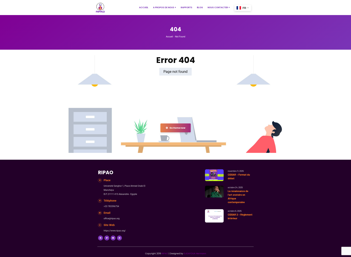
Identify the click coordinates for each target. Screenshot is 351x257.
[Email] (100, 213)
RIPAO (165, 253)
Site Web (109, 225)
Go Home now (177, 127)
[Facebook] (100, 238)
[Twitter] (106, 238)
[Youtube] (113, 238)
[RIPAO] (100, 7)
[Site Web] (100, 225)
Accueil (169, 36)
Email (107, 212)
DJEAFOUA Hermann (195, 253)
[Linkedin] (119, 238)
